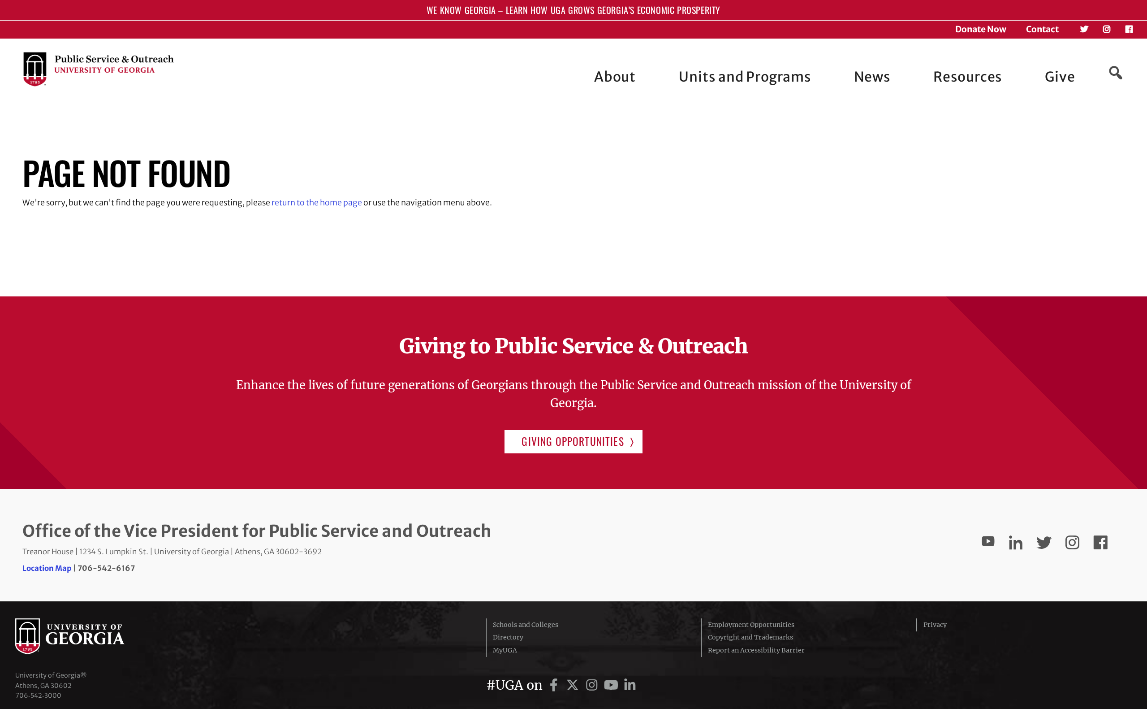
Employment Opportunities (751, 625)
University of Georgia (82, 636)
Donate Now (980, 29)
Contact (1042, 29)
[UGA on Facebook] (555, 685)
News (872, 76)
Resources (967, 76)
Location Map (47, 568)
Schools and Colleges (525, 625)
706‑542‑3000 (38, 696)
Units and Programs (745, 76)
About (615, 76)
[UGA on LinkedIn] (630, 685)
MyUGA (505, 650)
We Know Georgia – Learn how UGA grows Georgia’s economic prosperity (573, 10)
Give (1060, 76)
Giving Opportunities (573, 441)
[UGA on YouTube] (612, 685)
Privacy (935, 625)
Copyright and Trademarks (750, 637)
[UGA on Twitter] (574, 685)
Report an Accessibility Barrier (756, 650)
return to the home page (317, 203)
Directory (508, 637)
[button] (1116, 73)
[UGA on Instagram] (593, 685)
